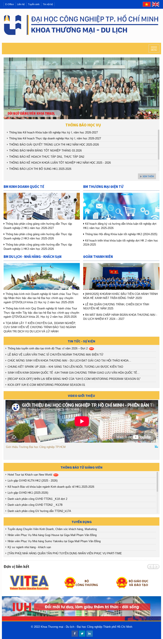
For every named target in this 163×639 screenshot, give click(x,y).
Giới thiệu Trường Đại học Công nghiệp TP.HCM (36, 447)
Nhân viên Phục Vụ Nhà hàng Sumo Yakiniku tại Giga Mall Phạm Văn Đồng (55, 541)
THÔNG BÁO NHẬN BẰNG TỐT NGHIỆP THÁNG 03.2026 (45, 150)
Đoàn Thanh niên (98, 256)
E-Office (9, 4)
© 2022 (35, 626)
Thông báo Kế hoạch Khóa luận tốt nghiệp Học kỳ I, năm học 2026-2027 (53, 132)
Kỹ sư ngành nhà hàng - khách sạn (30, 547)
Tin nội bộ (48, 4)
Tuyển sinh (33, 4)
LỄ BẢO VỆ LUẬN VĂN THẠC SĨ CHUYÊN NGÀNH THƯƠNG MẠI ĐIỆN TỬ (55, 354)
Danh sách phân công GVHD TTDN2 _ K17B (35, 504)
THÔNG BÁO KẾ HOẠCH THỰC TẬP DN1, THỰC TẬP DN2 (46, 156)
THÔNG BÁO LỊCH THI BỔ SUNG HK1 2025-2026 (40, 168)
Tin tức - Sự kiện (81, 341)
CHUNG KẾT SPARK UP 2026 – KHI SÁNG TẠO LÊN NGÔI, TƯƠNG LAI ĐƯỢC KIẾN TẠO (65, 366)
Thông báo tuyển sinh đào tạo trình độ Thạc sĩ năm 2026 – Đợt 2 (48, 348)
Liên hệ (21, 4)
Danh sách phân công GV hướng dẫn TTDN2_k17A (39, 511)
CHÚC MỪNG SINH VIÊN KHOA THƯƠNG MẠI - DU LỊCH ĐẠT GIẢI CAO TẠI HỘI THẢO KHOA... (69, 360)
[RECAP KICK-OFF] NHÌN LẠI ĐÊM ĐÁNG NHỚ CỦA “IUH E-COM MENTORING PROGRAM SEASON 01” (74, 378)
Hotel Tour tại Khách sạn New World (30, 474)
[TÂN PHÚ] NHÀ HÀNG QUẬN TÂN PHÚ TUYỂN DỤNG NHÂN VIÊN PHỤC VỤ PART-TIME (65, 553)
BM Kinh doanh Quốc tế (24, 186)
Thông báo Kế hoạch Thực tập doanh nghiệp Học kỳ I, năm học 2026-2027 (55, 138)
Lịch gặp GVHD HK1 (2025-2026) (28, 492)
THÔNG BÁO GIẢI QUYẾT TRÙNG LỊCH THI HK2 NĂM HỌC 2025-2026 (54, 144)
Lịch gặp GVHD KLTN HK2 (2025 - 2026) (33, 480)
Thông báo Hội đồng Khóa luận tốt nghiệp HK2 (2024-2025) (120, 234)
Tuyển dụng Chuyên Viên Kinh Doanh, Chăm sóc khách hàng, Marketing (53, 529)
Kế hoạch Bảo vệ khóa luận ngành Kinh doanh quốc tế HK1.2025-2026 (51, 486)
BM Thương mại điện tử (103, 186)
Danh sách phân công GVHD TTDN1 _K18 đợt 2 (37, 498)
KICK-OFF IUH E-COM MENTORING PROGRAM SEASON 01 (46, 384)
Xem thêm (148, 176)
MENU (154, 50)
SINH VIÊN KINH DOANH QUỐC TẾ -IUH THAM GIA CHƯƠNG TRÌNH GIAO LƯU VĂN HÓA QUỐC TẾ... (74, 372)
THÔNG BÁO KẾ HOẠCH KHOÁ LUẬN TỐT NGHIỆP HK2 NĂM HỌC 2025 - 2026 (60, 162)
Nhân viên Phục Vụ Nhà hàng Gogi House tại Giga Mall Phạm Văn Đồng (53, 535)
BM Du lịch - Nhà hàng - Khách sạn (33, 256)
